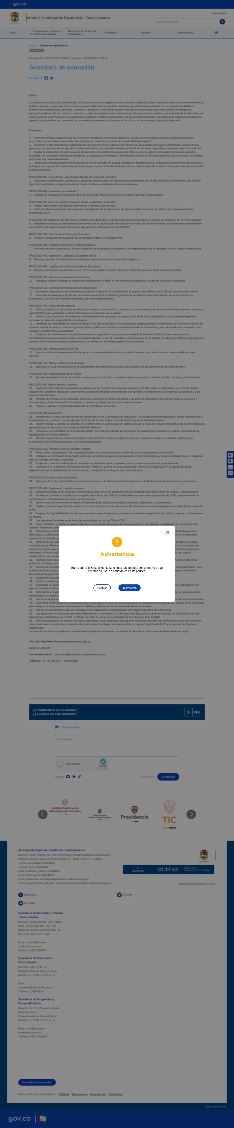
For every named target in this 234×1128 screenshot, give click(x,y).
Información (129, 587)
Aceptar (102, 587)
